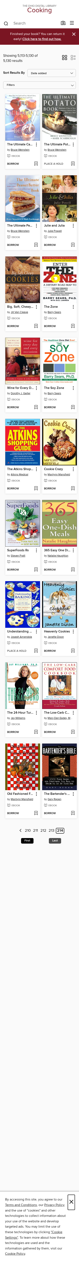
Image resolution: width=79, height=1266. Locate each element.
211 (35, 831)
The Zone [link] (51, 307)
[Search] (6, 23)
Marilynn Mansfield (59, 474)
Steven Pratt (18, 555)
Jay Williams (18, 718)
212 (43, 831)
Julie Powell (55, 231)
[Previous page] (20, 830)
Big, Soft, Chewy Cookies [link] (20, 307)
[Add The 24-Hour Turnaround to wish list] (36, 732)
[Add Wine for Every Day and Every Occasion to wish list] (36, 407)
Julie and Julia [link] (54, 226)
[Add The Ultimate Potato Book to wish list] (72, 164)
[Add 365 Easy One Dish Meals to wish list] (72, 570)
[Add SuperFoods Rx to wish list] (36, 570)
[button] (64, 59)
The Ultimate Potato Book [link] (57, 144)
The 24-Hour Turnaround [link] (20, 713)
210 (28, 831)
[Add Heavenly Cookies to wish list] (72, 651)
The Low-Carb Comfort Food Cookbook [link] (57, 713)
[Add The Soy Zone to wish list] (72, 407)
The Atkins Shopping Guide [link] (20, 469)
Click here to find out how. (41, 39)
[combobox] (31, 23)
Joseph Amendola (21, 637)
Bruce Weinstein (20, 150)
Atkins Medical (19, 474)
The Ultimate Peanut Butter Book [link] (20, 226)
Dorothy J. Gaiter (20, 393)
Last (55, 841)
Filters (11, 85)
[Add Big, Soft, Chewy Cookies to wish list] (36, 326)
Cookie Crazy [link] (53, 469)
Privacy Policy (54, 1205)
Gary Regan (54, 799)
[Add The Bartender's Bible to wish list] (72, 813)
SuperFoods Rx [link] (18, 550)
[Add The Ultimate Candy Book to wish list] (36, 164)
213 (51, 831)
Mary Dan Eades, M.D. (60, 718)
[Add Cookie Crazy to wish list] (72, 489)
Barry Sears (54, 312)
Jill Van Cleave (19, 312)
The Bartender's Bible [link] (57, 794)
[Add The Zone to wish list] (72, 326)
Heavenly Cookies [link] (57, 632)
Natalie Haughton (58, 555)
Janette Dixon (56, 637)
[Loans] (63, 24)
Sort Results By (14, 73)
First (27, 841)
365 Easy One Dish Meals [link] (57, 550)
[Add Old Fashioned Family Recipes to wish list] (36, 813)
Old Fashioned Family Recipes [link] (20, 794)
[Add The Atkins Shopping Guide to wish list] (36, 489)
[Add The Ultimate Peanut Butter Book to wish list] (36, 245)
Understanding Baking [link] (20, 632)
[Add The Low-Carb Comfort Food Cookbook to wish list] (72, 732)
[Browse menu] (72, 23)
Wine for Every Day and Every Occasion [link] (20, 388)
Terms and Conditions (21, 1205)
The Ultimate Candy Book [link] (20, 144)
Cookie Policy (15, 1254)
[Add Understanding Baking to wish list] (36, 651)
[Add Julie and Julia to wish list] (72, 245)
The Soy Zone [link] (54, 388)
